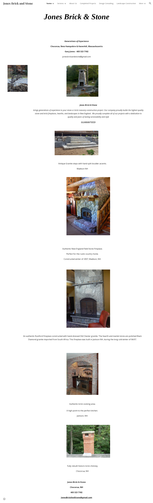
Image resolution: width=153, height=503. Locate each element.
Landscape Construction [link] (126, 3)
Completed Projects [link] (88, 3)
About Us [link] (73, 3)
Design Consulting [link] (106, 3)
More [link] (141, 3)
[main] (76, 16)
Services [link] (60, 3)
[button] (150, 3)
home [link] (49, 3)
